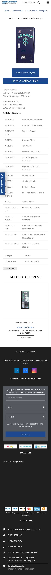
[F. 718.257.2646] (5, 546)
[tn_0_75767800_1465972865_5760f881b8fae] (10, 446)
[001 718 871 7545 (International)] (5, 552)
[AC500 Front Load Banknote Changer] (25, 300)
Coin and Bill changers (37, 10)
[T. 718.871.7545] (5, 541)
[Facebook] (25, 370)
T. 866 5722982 (15, 535)
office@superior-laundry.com (21, 569)
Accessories (18, 10)
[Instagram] (34, 370)
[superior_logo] (9, 2)
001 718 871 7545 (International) (23, 552)
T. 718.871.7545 (15, 541)
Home (6, 10)
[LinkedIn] (16, 370)
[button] (38, 2)
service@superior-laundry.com (21, 560)
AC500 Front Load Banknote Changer (25, 330)
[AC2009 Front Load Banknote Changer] (25, 24)
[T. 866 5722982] (5, 535)
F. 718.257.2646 (15, 546)
